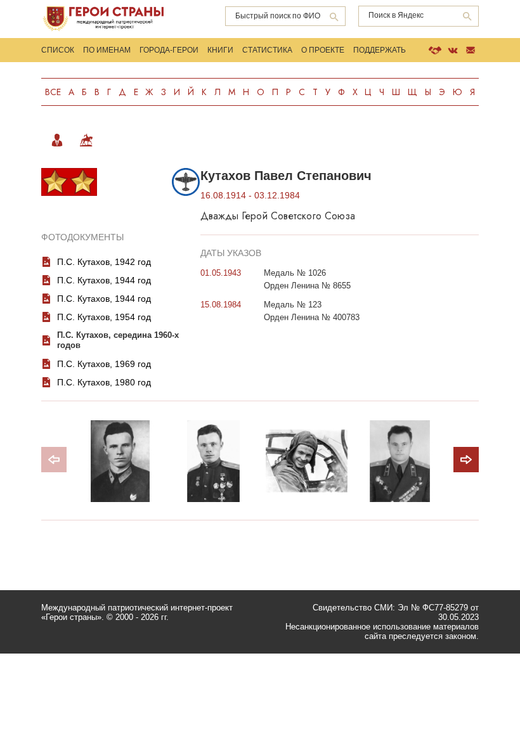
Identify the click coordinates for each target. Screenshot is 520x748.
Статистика (267, 50)
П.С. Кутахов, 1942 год (104, 262)
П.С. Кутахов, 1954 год (104, 317)
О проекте (322, 50)
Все (53, 92)
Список (57, 50)
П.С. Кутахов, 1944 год (104, 280)
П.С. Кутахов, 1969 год (104, 364)
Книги (220, 50)
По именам (107, 50)
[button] (466, 459)
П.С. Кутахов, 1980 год (104, 382)
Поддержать (379, 50)
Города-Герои (169, 50)
